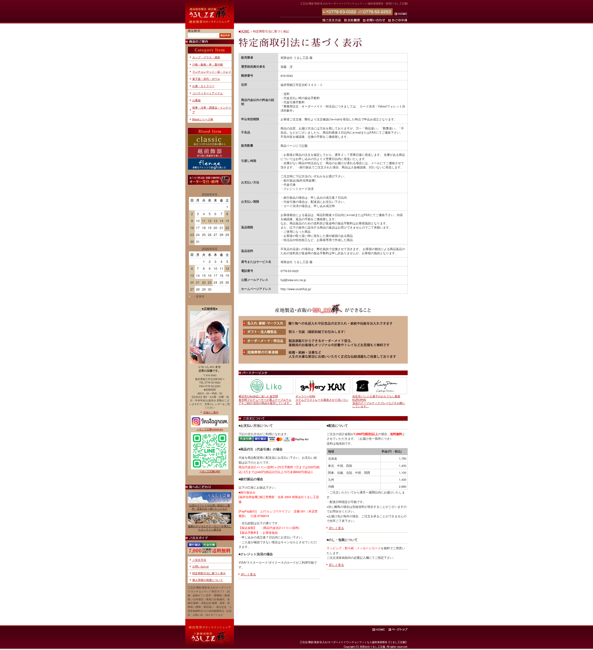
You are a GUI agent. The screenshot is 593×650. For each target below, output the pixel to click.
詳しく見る (248, 574)
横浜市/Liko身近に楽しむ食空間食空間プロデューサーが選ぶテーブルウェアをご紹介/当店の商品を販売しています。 (265, 399)
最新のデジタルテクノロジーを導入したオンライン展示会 (209, 527)
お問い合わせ (374, 20)
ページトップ (398, 629)
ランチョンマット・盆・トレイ (211, 71)
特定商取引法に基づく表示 (209, 573)
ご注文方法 (332, 20)
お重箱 (196, 100)
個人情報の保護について (207, 580)
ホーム (400, 11)
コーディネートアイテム (207, 93)
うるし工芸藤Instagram (209, 429)
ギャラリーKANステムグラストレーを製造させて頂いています (322, 399)
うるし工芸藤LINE (209, 471)
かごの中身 (397, 20)
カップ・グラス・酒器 (206, 57)
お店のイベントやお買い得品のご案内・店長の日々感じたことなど (209, 506)
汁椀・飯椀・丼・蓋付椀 (207, 64)
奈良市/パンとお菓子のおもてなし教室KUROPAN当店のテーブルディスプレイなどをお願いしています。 (378, 401)
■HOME (244, 31)
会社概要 (352, 20)
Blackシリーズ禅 (202, 119)
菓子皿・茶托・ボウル (206, 79)
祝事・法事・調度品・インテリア (211, 109)
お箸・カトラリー (203, 86)
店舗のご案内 (210, 412)
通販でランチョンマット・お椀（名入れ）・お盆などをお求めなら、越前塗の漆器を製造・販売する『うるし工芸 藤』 (209, 14)
